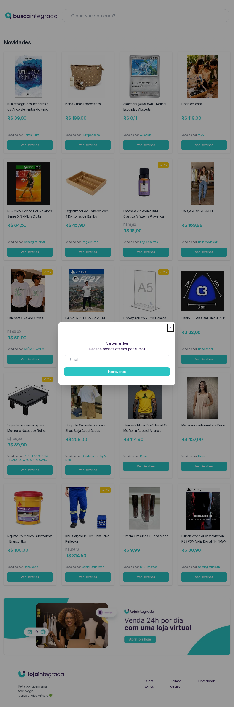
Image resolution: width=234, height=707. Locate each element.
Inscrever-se (117, 372)
